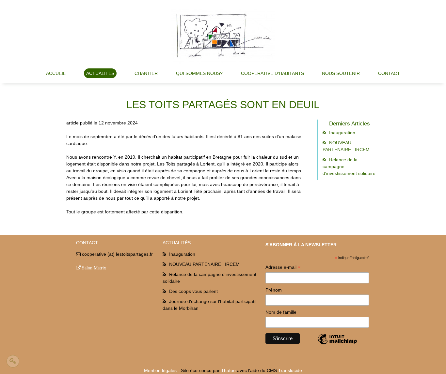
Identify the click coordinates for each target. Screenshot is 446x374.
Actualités (100, 73)
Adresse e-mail (282, 268)
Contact (389, 73)
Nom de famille (280, 312)
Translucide (290, 370)
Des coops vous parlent (193, 291)
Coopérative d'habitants (272, 73)
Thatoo (228, 370)
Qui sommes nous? (199, 73)
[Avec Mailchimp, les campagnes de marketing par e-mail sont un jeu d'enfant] (337, 344)
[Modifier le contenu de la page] (13, 361)
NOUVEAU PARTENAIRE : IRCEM (204, 264)
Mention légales (160, 370)
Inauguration (341, 132)
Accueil (56, 73)
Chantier (146, 73)
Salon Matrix (94, 268)
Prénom (273, 290)
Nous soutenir (341, 73)
